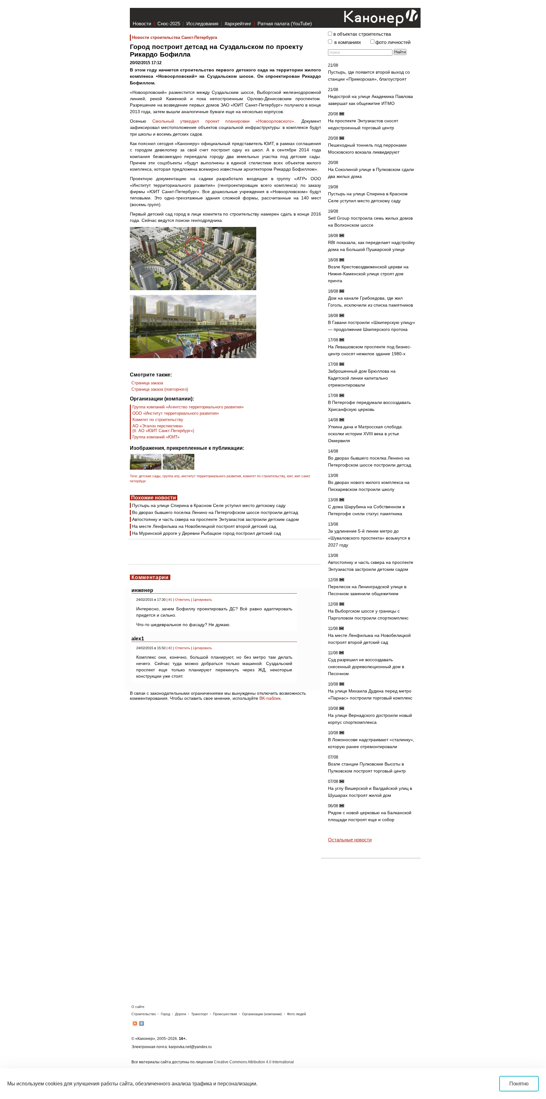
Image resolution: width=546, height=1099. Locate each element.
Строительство (143, 1014)
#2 (170, 648)
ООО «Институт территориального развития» (175, 413)
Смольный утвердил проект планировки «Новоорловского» (223, 121)
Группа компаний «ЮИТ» (155, 437)
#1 (170, 599)
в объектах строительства (362, 34)
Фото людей (296, 1014)
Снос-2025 (168, 23)
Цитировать (202, 599)
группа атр (170, 476)
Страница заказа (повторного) (159, 389)
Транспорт (199, 1014)
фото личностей (392, 42)
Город (165, 1014)
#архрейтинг (238, 23)
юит (290, 476)
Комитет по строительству (157, 419)
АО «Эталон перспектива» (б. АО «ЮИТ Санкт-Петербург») (163, 428)
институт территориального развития (211, 476)
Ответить (182, 599)
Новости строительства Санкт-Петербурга (174, 37)
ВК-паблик (270, 698)
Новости (142, 23)
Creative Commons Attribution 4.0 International (254, 1062)
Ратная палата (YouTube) (285, 23)
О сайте (137, 1007)
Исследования (202, 23)
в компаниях (347, 42)
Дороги (180, 1014)
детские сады (150, 476)
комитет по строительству (264, 476)
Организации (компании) (262, 1014)
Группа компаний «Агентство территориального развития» (188, 407)
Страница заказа (147, 383)
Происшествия (225, 1014)
